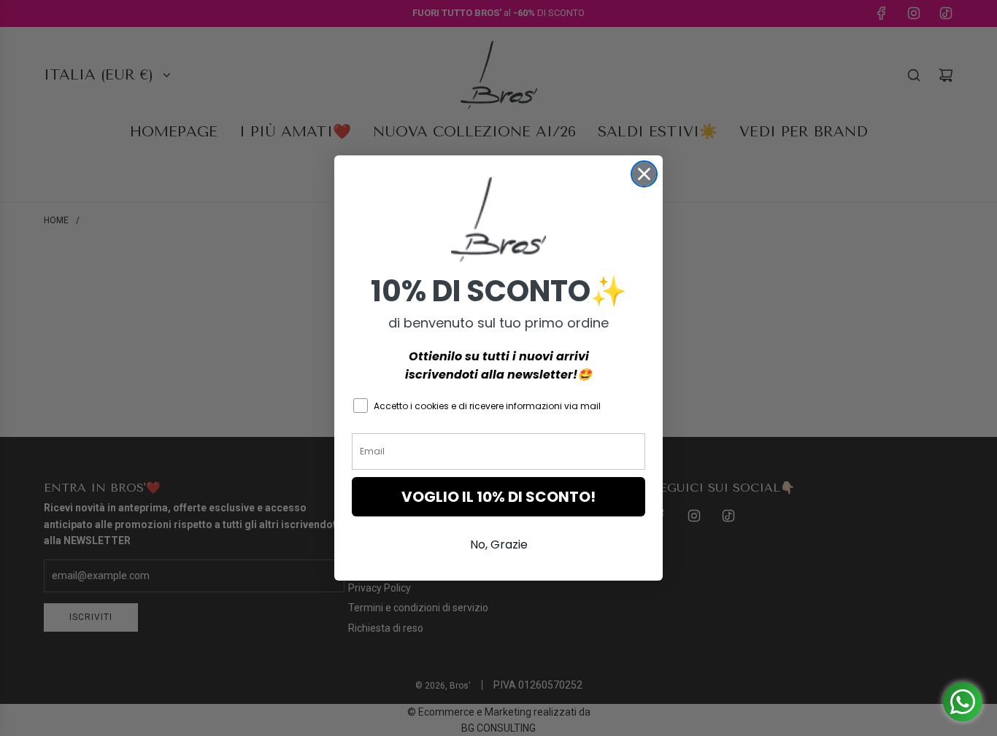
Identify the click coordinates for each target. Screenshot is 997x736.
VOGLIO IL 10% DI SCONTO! (498, 497)
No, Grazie (499, 544)
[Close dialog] (644, 174)
